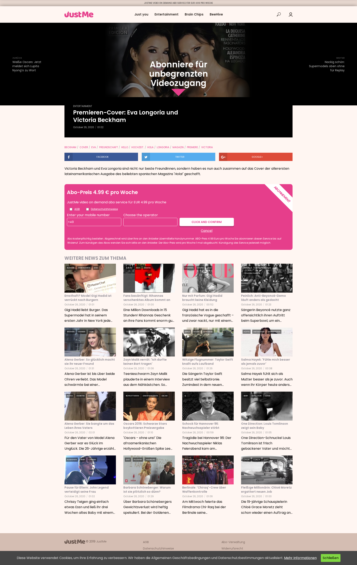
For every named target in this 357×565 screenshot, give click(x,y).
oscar (165, 396)
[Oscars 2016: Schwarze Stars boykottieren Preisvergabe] (149, 405)
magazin (178, 147)
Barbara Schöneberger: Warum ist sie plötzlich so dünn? (147, 489)
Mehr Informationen (300, 557)
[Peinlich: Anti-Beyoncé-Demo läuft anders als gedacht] (267, 277)
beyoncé (248, 268)
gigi (96, 268)
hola (150, 147)
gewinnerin (84, 268)
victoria (207, 147)
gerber (81, 331)
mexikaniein (274, 331)
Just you (141, 14)
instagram (258, 331)
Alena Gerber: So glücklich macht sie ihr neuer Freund (89, 362)
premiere (192, 147)
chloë (247, 459)
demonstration (263, 268)
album (129, 268)
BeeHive (216, 14)
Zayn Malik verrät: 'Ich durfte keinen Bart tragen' (145, 362)
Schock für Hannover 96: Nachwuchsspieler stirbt (200, 426)
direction (145, 331)
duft (266, 459)
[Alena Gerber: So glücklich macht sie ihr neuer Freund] (90, 342)
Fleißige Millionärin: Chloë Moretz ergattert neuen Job (266, 489)
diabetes (80, 396)
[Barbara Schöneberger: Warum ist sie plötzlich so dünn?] (149, 469)
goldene (138, 459)
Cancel (206, 230)
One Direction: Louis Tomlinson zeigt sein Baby (264, 426)
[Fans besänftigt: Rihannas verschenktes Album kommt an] (149, 277)
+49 (71, 222)
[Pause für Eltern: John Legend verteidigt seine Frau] (90, 469)
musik (197, 331)
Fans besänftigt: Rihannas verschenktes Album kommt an (146, 298)
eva (93, 147)
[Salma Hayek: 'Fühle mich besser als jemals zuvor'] (267, 342)
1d (127, 331)
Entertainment (166, 14)
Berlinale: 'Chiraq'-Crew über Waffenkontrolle (204, 489)
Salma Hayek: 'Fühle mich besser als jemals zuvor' (265, 362)
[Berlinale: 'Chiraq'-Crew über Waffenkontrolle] (208, 469)
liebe (91, 331)
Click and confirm (207, 222)
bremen (71, 331)
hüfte (247, 331)
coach (256, 459)
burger (70, 268)
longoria (163, 147)
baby (246, 396)
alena (70, 396)
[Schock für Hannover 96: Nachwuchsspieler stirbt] (208, 405)
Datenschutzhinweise (104, 209)
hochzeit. (137, 147)
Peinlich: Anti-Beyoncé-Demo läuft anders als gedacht (263, 298)
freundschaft (108, 147)
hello (124, 147)
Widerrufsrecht (232, 548)
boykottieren (132, 396)
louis (267, 396)
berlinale (189, 459)
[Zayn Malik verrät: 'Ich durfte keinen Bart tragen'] (149, 342)
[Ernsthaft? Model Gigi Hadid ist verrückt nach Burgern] (90, 277)
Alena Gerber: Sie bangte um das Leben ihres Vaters (89, 426)
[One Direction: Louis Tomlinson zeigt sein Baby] (267, 405)
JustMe (101, 541)
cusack (213, 459)
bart (133, 331)
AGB (77, 209)
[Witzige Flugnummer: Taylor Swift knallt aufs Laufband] (208, 342)
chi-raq (202, 459)
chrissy (92, 459)
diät (128, 459)
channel (189, 268)
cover (84, 147)
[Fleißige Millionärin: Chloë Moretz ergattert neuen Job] (267, 469)
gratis (147, 268)
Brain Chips (194, 14)
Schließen (331, 557)
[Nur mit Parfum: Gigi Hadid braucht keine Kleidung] (208, 277)
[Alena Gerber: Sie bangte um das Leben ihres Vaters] (90, 405)
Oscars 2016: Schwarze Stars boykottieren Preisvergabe (145, 426)
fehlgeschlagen (252, 273)
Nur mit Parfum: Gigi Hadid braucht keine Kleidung (202, 298)
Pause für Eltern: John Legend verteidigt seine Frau (86, 489)
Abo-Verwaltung (233, 542)
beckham (70, 147)
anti (138, 268)
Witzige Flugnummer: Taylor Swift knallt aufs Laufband (207, 362)
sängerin (208, 331)
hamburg (150, 459)
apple (187, 331)
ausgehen (72, 459)
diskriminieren (150, 396)
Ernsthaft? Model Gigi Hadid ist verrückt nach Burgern (88, 298)
